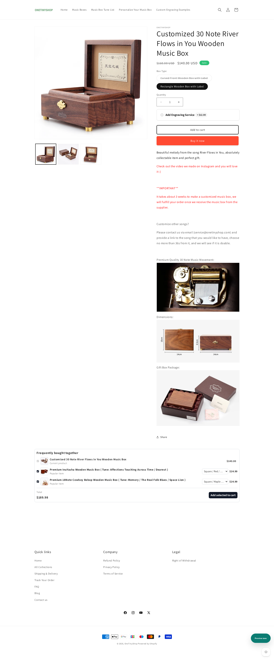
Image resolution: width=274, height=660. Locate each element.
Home (38, 560)
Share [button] (163, 437)
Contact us (41, 600)
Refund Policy (111, 560)
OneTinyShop (131, 643)
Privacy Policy (111, 567)
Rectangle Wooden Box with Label (182, 86)
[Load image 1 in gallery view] (45, 154)
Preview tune (261, 638)
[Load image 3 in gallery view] (91, 154)
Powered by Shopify (147, 643)
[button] (220, 10)
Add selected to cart (223, 495)
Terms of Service (113, 573)
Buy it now (197, 141)
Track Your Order (44, 580)
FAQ (36, 586)
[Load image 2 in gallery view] (68, 154)
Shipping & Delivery (46, 573)
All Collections (43, 567)
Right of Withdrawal (184, 560)
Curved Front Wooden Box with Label (186, 78)
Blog (37, 593)
